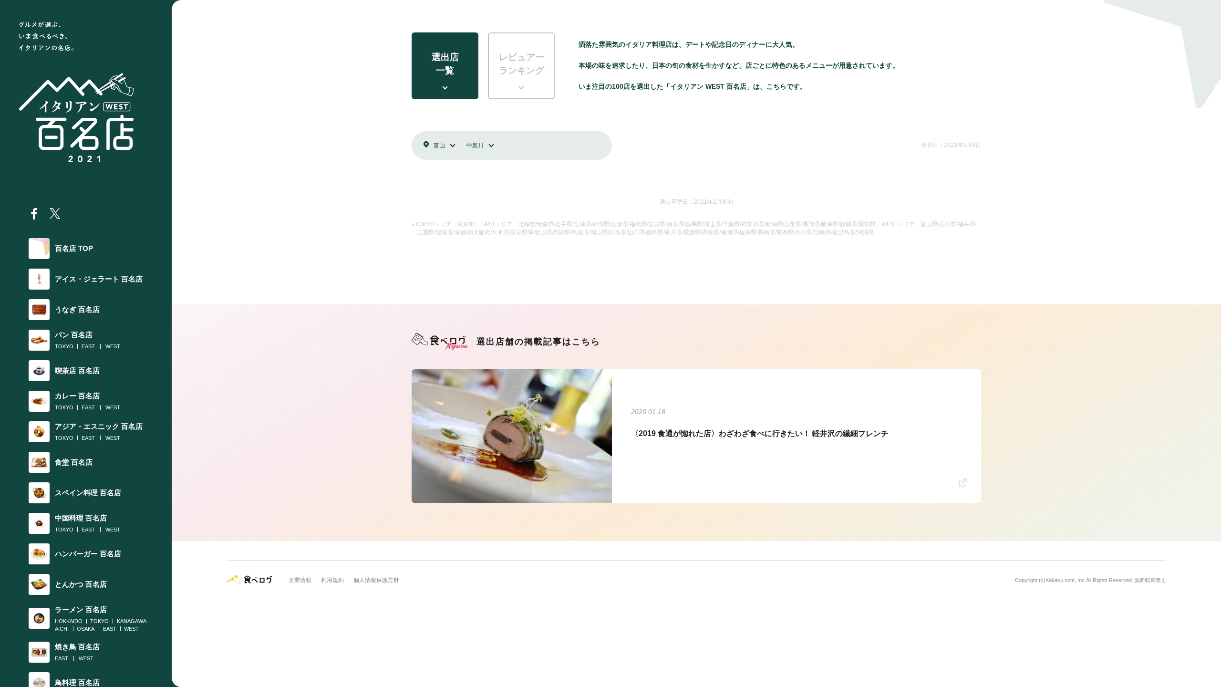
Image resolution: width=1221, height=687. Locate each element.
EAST (88, 346)
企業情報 (300, 580)
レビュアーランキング (521, 64)
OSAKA (85, 629)
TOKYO (64, 346)
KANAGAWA (131, 621)
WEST (112, 346)
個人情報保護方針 (376, 580)
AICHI (62, 629)
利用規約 (332, 580)
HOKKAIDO (69, 621)
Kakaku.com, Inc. (1065, 580)
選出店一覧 (445, 64)
